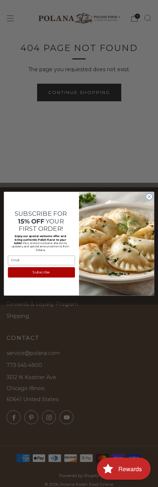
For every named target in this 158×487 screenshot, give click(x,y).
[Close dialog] (149, 196)
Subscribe (41, 272)
